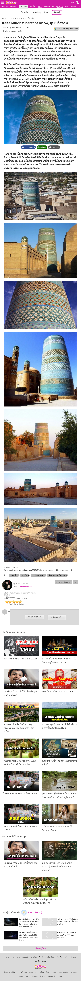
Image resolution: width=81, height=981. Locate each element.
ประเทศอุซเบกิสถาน (57, 575)
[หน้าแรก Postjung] (11, 2)
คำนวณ (74, 7)
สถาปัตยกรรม (37, 575)
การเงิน (37, 961)
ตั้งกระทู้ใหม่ (40, 948)
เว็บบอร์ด (23, 7)
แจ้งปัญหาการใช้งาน (38, 976)
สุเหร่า (24, 575)
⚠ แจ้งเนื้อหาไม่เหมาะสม (63, 582)
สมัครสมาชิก (56, 617)
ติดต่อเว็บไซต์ (23, 976)
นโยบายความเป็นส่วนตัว (29, 972)
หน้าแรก (4, 7)
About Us (74, 972)
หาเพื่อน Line (49, 7)
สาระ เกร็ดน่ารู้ (34, 912)
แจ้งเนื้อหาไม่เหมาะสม (54, 976)
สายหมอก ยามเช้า (15, 31)
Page (44, 961)
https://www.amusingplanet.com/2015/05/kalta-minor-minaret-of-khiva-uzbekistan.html (40, 570)
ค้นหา (46, 12)
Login (34, 617)
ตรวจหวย (14, 7)
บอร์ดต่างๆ (36, 12)
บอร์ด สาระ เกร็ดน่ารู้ (25, 18)
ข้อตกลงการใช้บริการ (11, 972)
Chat (40, 7)
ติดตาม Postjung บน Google (67, 28)
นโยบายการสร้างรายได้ (60, 972)
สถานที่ (13, 575)
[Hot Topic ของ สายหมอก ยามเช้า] (7, 590)
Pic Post (59, 7)
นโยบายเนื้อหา (45, 972)
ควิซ (66, 7)
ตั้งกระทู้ (56, 12)
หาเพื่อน (33, 7)
